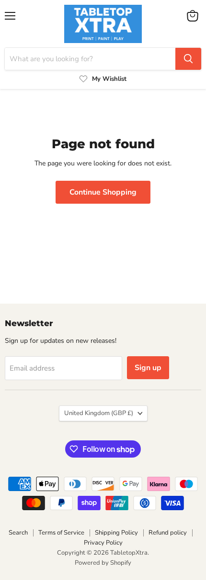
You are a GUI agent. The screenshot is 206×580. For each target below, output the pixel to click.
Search (18, 532)
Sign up (148, 367)
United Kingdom (98, 413)
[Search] (188, 59)
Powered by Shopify (103, 562)
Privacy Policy (103, 542)
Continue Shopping (103, 192)
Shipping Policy (116, 532)
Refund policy (168, 532)
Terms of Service (61, 532)
